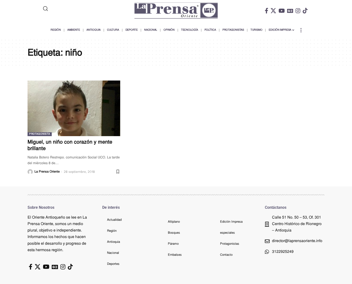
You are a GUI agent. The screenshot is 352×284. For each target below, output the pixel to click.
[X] (273, 10)
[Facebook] (266, 10)
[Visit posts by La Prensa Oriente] (30, 171)
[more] (301, 30)
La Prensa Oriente (47, 171)
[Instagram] (297, 10)
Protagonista (39, 134)
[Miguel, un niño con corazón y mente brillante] (74, 108)
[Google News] (290, 10)
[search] (65, 9)
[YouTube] (281, 10)
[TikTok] (305, 10)
